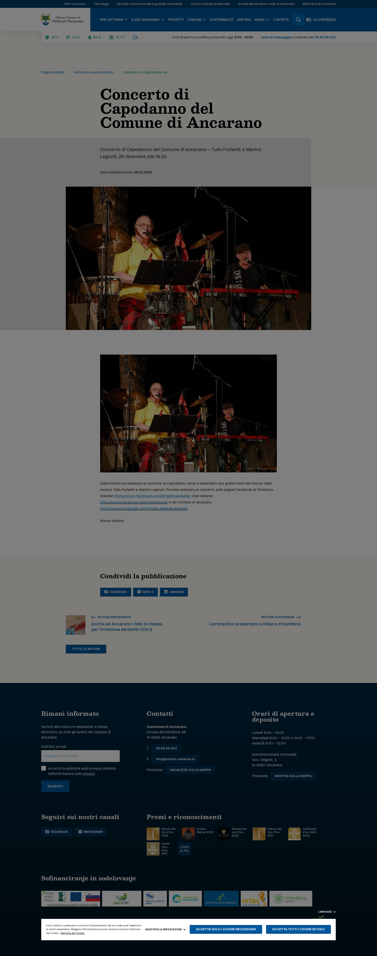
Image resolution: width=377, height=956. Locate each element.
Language (325, 911)
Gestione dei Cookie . (72, 933)
